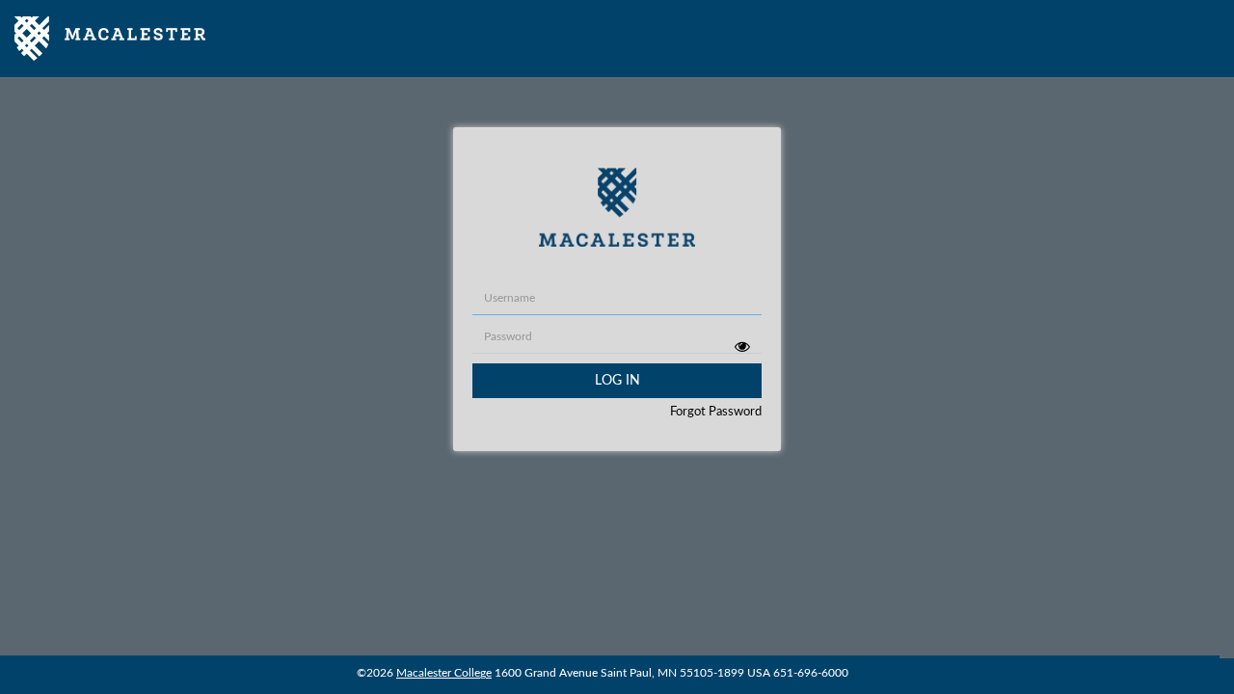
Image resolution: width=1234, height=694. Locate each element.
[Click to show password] (742, 346)
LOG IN (617, 380)
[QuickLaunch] (109, 38)
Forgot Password (716, 412)
